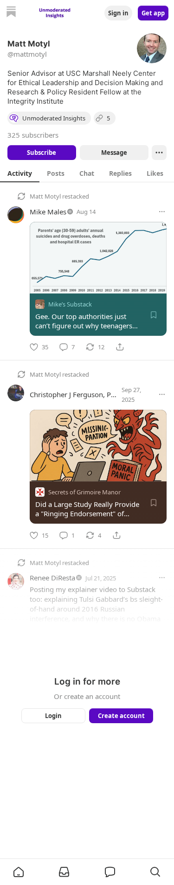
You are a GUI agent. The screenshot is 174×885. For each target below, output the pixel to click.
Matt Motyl (45, 196)
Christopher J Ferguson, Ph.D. (76, 394)
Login (53, 716)
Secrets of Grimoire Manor (84, 492)
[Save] (153, 314)
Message (114, 152)
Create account (120, 716)
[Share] (120, 346)
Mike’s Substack (70, 304)
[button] (18, 872)
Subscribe (41, 152)
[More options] (162, 211)
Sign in (118, 13)
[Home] (11, 13)
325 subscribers (32, 135)
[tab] (19, 173)
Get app (153, 13)
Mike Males (48, 211)
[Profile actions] (159, 152)
